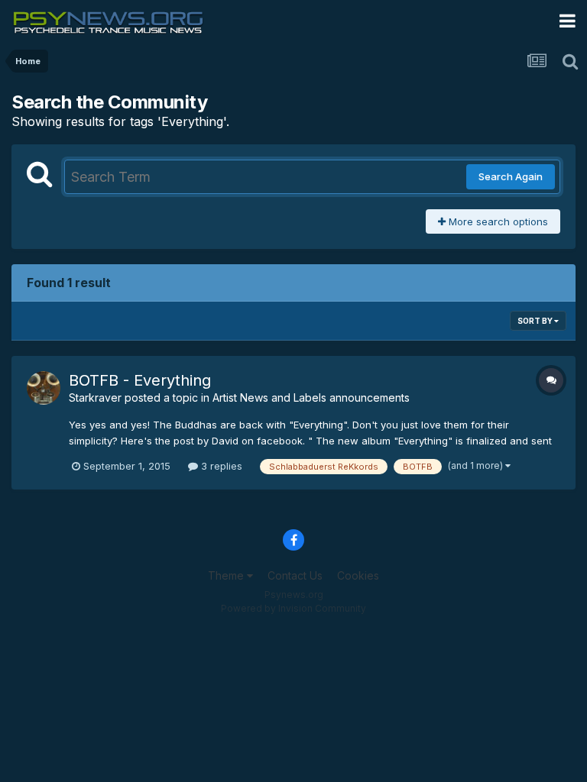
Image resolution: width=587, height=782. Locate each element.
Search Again (510, 176)
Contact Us (295, 575)
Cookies (358, 575)
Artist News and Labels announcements (311, 397)
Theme (227, 575)
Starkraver (95, 397)
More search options (497, 221)
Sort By (535, 320)
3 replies (220, 466)
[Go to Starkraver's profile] (43, 388)
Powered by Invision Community (293, 608)
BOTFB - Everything (140, 380)
